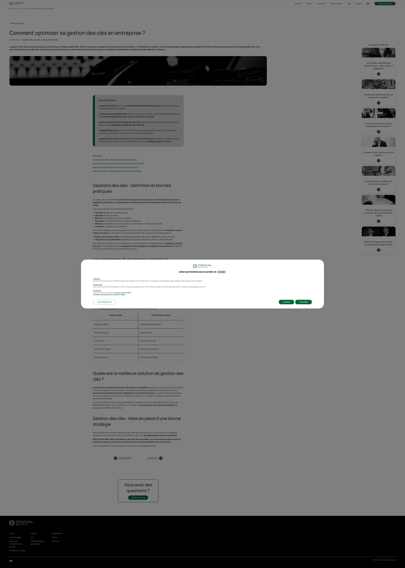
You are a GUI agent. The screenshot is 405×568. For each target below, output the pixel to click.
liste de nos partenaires (123, 293)
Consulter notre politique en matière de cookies (109, 295)
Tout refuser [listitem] (286, 302)
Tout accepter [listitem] (303, 302)
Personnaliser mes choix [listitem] (104, 302)
